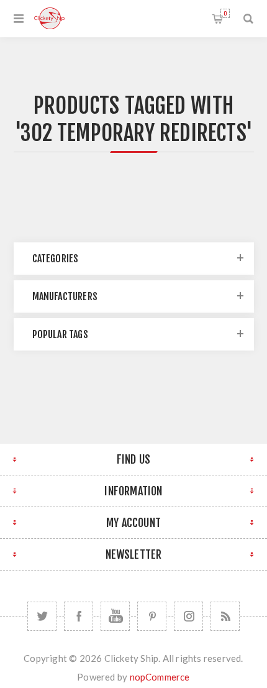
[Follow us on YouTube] (115, 616)
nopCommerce (160, 676)
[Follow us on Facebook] (78, 616)
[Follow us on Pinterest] (151, 616)
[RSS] (225, 616)
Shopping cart (225, 13)
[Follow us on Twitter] (42, 616)
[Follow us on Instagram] (188, 616)
